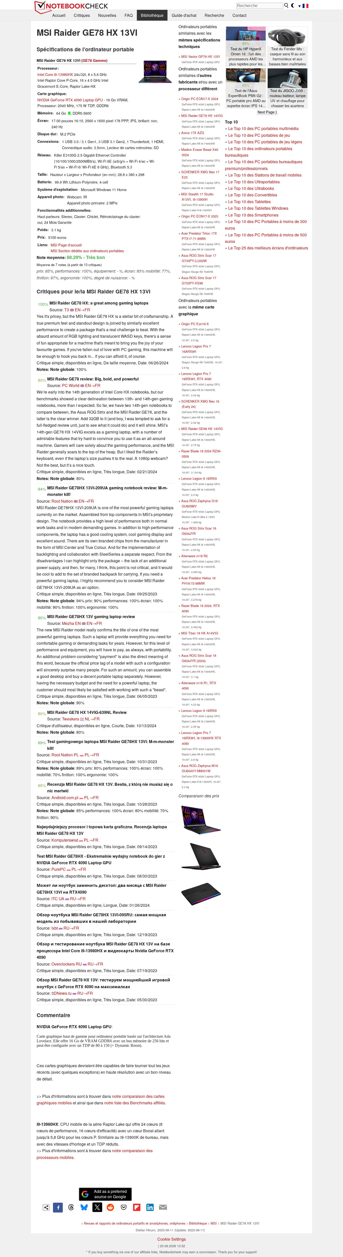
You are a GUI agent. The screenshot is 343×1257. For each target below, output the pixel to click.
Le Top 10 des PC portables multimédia (263, 128)
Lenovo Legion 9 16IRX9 (199, 478)
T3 (66, 310)
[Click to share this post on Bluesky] (84, 1207)
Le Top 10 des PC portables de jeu (259, 135)
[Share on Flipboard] (136, 1207)
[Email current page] (163, 1207)
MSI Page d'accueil (66, 244)
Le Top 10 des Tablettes (249, 201)
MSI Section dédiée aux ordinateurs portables (87, 250)
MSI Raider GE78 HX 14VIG (202, 115)
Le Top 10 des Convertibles (252, 195)
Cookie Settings (171, 1239)
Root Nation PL (65, 755)
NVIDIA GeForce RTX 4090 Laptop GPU (70, 99)
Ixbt (54, 928)
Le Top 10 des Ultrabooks (251, 188)
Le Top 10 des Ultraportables (254, 182)
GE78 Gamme (94, 60)
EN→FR (82, 310)
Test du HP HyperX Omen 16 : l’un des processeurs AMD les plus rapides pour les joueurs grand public (246, 56)
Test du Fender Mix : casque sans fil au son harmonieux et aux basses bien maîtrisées (287, 56)
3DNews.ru (61, 993)
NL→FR (92, 719)
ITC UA (57, 898)
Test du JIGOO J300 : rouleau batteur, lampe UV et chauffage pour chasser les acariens (288, 98)
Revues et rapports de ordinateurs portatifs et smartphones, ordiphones (134, 1223)
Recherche (214, 15)
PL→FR (92, 755)
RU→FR (78, 898)
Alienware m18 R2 (194, 555)
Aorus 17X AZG (192, 132)
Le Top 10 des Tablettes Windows (258, 208)
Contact (239, 15)
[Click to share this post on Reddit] (110, 1207)
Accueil (59, 15)
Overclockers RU (66, 964)
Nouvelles (107, 15)
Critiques (82, 15)
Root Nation (62, 501)
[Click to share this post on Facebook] (58, 1207)
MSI (214, 1223)
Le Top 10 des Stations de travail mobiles (265, 175)
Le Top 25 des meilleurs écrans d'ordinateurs (268, 248)
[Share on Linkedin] (150, 1207)
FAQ (129, 15)
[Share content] (46, 1207)
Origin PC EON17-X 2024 (199, 98)
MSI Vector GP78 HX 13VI (200, 56)
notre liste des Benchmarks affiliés (134, 1103)
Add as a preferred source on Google (110, 1193)
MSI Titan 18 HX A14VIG (199, 633)
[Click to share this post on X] (97, 1207)
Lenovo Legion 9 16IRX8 (199, 710)
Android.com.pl (64, 797)
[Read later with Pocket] (123, 1207)
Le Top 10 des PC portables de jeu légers (265, 142)
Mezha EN (71, 623)
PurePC (58, 869)
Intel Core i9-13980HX (55, 74)
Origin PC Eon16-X (195, 323)
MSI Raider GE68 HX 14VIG (202, 428)
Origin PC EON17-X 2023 (199, 216)
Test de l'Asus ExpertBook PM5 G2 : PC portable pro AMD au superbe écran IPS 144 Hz (246, 98)
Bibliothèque (152, 15)
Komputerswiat (64, 840)
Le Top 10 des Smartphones (253, 215)
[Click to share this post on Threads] (71, 1207)
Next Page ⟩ (267, 111)
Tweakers (70, 719)
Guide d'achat (184, 15)
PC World (70, 385)
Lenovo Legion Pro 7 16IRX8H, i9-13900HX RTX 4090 (201, 738)
